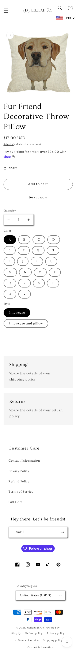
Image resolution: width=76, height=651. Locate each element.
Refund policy (34, 633)
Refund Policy (18, 481)
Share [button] (13, 168)
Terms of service (28, 640)
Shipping (9, 144)
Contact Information (24, 460)
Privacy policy (56, 633)
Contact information (40, 647)
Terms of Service (20, 491)
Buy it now (38, 197)
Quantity (10, 210)
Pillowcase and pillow (26, 323)
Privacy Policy (18, 471)
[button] (6, 11)
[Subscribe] (62, 532)
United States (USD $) (35, 595)
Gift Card (15, 502)
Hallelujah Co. (36, 627)
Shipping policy (53, 640)
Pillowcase (17, 312)
